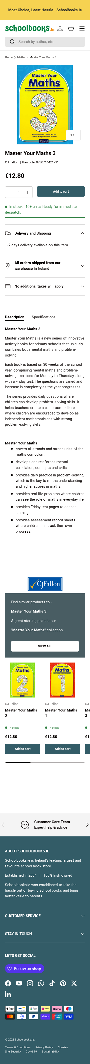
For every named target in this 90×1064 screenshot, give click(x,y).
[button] (71, 28)
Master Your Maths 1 (61, 713)
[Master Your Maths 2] (22, 680)
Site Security (13, 1051)
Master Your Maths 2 (21, 713)
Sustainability (50, 1051)
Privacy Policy (44, 1047)
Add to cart (61, 191)
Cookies (63, 1047)
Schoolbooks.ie (24, 1039)
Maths (21, 57)
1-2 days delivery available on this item (36, 245)
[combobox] (45, 42)
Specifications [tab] (44, 317)
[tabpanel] (45, 430)
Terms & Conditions (17, 1047)
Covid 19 (31, 1051)
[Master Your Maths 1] (62, 680)
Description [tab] (14, 317)
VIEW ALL (45, 646)
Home (9, 57)
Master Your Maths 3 (43, 57)
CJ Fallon (11, 162)
